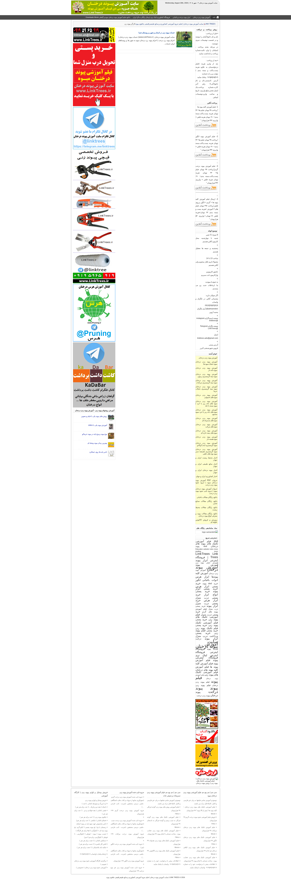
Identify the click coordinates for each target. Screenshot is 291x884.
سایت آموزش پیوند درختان (207, 644)
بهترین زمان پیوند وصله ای (97, 443)
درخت (198, 638)
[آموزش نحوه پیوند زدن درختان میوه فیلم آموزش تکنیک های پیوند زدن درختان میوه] (206, 783)
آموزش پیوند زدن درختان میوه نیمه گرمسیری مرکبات (206, 381)
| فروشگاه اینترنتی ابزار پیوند (207, 559)
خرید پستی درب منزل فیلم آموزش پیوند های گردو (207, 609)
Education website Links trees (207, 549)
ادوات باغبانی (210, 580)
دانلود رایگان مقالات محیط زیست (206, 508)
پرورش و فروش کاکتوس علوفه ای (206, 521)
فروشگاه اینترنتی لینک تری (207, 654)
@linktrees (213, 320)
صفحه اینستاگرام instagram (207, 318)
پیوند (214, 688)
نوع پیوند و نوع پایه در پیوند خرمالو (94, 434)
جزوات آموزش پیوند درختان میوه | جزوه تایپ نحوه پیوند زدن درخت (206, 491)
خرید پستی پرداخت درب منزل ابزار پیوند (207, 636)
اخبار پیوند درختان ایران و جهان (206, 471)
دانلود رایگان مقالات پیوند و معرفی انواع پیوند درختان (206, 515)
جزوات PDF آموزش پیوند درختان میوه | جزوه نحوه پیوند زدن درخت (206, 482)
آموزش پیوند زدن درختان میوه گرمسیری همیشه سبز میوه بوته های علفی (206, 451)
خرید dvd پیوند (210, 583)
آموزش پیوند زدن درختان (208, 358)
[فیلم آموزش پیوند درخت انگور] (206, 157)
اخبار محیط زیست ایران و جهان (206, 459)
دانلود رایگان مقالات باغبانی (207, 497)
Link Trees (214, 555)
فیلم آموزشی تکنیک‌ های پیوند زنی (207, 673)
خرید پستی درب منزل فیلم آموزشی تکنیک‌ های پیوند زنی (207, 615)
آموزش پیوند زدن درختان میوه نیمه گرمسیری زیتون (206, 375)
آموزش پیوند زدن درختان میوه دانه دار (206, 369)
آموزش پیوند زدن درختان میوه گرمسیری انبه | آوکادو (206, 444)
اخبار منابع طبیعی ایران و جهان (206, 465)
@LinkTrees (213, 328)
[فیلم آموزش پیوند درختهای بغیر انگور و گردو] (206, 226)
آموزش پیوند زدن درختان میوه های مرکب (206, 425)
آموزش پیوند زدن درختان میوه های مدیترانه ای (206, 419)
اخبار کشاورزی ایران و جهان (206, 476)
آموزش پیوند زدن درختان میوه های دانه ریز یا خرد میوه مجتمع (206, 412)
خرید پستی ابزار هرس (207, 585)
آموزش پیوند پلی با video (97, 425)
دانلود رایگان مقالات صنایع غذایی (206, 502)
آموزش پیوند (207, 564)
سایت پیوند (212, 649)
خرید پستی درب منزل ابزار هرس (207, 597)
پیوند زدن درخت (203, 695)
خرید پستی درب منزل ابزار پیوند (207, 603)
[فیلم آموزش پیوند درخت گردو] (206, 190)
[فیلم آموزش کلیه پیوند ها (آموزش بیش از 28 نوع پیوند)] (206, 127)
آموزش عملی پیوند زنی (207, 563)
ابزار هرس (202, 576)
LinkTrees (203, 554)
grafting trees (207, 551)
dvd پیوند (201, 546)
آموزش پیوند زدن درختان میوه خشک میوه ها (206, 363)
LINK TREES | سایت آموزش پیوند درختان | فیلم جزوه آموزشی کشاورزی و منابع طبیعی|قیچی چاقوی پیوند (142, 877)
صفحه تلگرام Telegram (209, 326)
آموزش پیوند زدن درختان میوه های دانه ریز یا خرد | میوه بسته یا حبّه (206, 403)
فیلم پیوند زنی (203, 685)
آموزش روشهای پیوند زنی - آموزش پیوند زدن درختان (94, 410)
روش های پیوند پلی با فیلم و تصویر (94, 416)
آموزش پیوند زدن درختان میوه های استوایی (206, 396)
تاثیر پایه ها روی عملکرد (98, 452)
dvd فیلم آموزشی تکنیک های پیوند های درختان (207, 543)
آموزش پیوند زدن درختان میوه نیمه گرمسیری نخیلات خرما (206, 389)
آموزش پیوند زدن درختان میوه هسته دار (206, 438)
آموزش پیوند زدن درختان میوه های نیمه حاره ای (206, 432)
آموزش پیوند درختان (207, 568)
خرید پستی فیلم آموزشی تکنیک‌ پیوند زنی (207, 622)
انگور (198, 580)
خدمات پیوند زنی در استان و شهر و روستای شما (157, 33)
